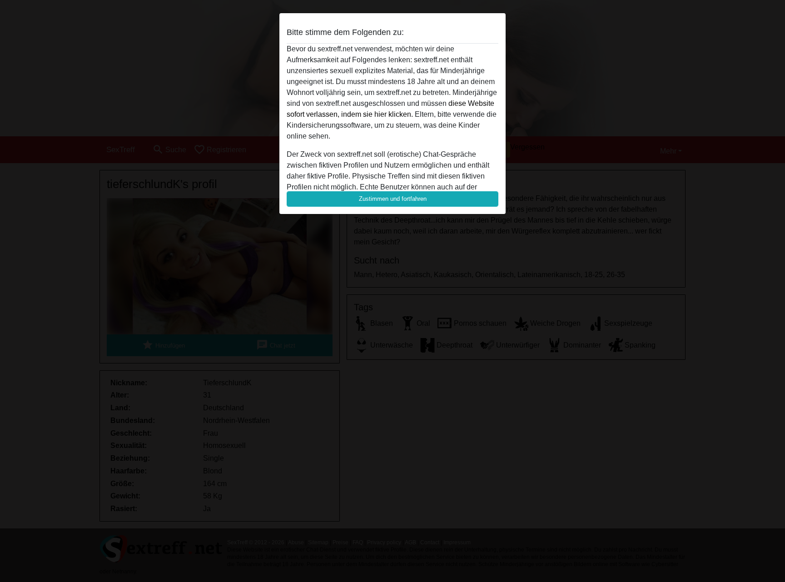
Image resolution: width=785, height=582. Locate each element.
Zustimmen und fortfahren (393, 198)
